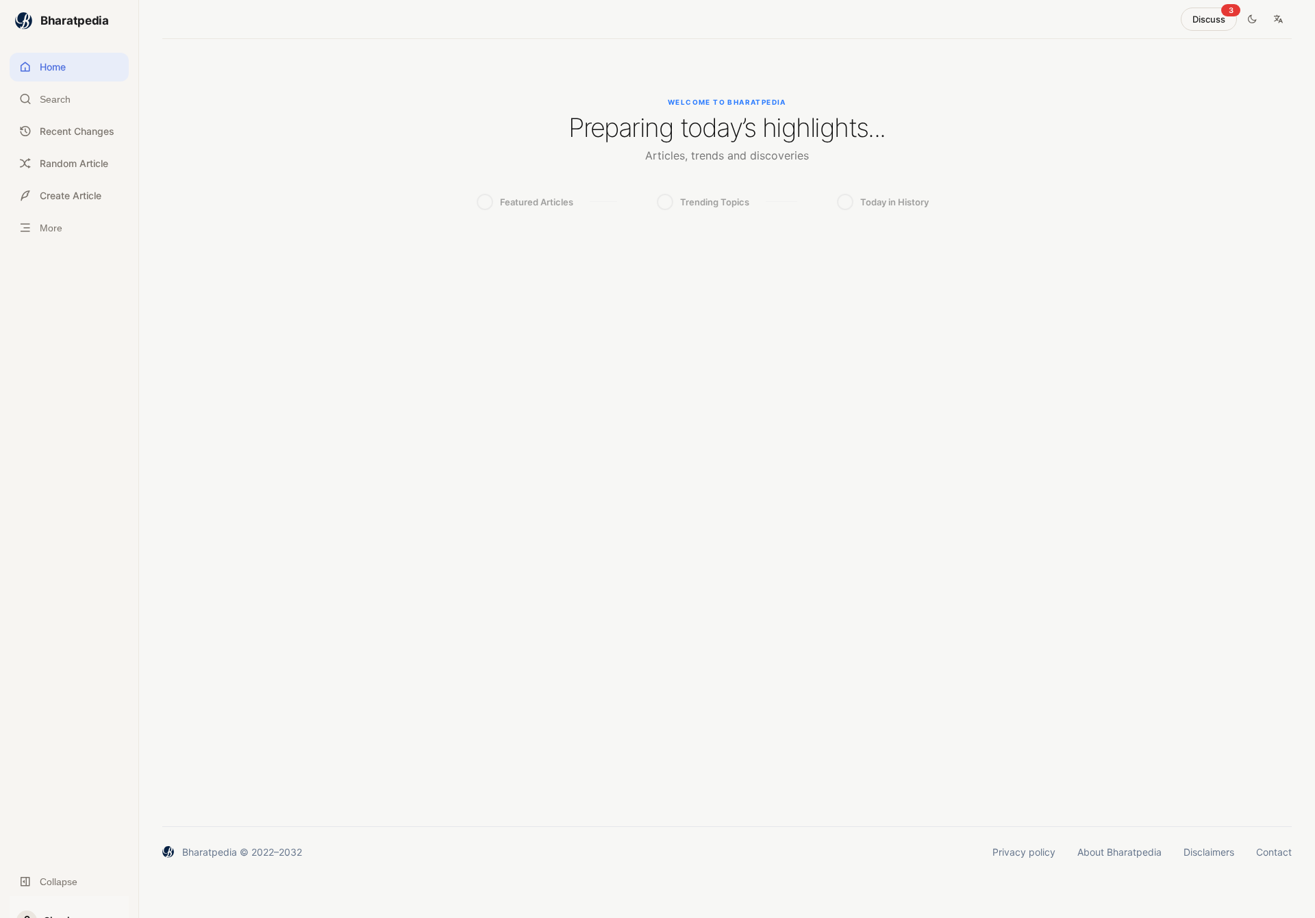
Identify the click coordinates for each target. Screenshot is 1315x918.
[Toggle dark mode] (1252, 19)
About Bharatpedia (1119, 852)
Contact (1274, 852)
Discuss (1212, 16)
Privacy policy (1023, 852)
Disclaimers (1209, 852)
